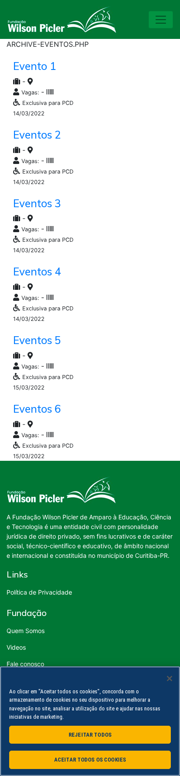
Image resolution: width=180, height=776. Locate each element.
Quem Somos (26, 630)
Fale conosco (25, 664)
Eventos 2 (37, 134)
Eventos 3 (37, 203)
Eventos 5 (37, 340)
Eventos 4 (37, 271)
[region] (90, 721)
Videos (16, 647)
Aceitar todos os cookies (90, 759)
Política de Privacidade (39, 592)
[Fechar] (169, 678)
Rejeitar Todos (90, 734)
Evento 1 (34, 66)
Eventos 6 (37, 408)
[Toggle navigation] (161, 19)
